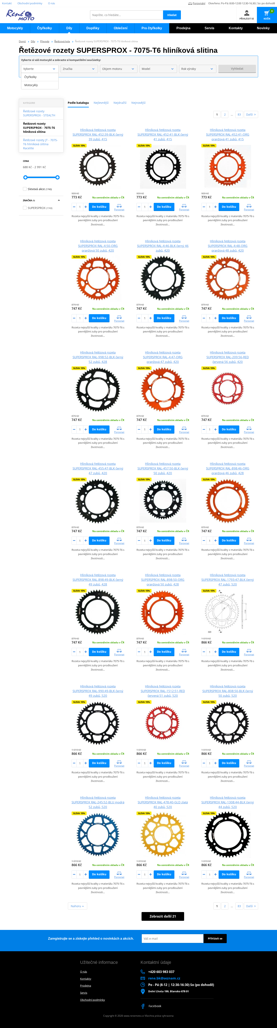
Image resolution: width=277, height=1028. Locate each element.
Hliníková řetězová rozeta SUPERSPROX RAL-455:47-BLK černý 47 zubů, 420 (98, 468)
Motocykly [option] (31, 85)
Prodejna (85, 985)
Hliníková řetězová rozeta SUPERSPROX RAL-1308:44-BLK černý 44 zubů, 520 (227, 802)
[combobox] (40, 69)
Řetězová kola (62, 41)
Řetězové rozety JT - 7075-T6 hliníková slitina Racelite (40, 144)
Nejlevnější (101, 103)
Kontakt (7, 3)
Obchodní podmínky (29, 3)
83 (239, 114)
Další (249, 114)
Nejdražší (120, 103)
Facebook (154, 1006)
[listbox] (40, 81)
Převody (44, 41)
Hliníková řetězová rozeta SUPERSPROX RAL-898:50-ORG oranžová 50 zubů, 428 (162, 579)
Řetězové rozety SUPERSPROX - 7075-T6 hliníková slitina (39, 128)
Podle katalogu (78, 103)
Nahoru (76, 906)
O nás (51, 3)
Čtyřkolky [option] (30, 77)
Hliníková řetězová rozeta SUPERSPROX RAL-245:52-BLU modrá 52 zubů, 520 (98, 802)
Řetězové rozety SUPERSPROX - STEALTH (39, 113)
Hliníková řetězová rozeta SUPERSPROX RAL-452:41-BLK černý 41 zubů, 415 (162, 134)
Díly (33, 41)
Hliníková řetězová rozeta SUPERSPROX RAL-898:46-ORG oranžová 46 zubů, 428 (227, 468)
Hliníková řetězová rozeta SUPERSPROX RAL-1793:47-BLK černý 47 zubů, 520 (227, 579)
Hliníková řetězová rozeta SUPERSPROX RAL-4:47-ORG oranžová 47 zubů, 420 (163, 357)
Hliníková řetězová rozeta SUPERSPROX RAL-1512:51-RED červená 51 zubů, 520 (163, 691)
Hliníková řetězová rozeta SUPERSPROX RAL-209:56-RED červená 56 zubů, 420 (227, 357)
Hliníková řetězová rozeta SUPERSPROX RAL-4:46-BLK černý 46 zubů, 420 (163, 245)
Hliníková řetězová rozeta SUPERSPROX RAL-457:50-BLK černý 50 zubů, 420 (162, 468)
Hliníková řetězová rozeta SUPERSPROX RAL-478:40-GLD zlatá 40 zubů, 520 (163, 802)
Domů (22, 41)
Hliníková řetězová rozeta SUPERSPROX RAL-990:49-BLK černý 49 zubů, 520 (98, 691)
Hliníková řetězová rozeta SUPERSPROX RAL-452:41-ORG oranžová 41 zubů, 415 (227, 134)
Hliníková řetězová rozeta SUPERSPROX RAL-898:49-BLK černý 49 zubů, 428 (98, 579)
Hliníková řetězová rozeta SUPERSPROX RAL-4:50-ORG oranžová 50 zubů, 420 (98, 245)
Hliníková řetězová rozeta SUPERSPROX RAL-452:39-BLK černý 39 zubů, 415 (98, 134)
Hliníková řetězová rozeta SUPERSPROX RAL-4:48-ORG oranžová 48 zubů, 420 (227, 245)
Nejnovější (138, 103)
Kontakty (85, 978)
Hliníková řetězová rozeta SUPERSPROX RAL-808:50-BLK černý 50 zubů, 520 (227, 691)
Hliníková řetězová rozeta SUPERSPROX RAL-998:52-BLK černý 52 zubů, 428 (98, 357)
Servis (83, 992)
